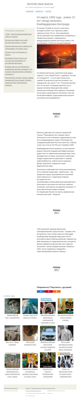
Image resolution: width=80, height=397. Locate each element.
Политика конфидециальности (33, 391)
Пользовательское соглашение (39, 388)
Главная (30, 10)
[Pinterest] (49, 291)
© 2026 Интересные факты (11, 388)
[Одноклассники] (57, 291)
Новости (39, 10)
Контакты (28, 388)
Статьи (48, 10)
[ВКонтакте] (41, 291)
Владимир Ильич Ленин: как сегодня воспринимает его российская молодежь (16, 60)
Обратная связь (51, 388)
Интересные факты (40, 4)
